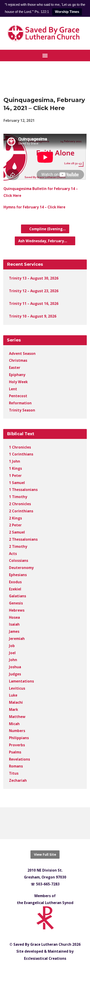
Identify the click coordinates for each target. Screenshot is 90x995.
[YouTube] (49, 823)
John (13, 659)
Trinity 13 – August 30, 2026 (33, 278)
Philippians (19, 737)
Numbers (17, 730)
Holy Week (18, 381)
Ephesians (18, 574)
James (14, 631)
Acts (13, 553)
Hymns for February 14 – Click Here (34, 207)
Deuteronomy (21, 567)
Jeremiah (17, 638)
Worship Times (67, 12)
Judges (15, 674)
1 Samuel (17, 482)
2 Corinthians (21, 511)
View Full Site (45, 854)
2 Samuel (17, 532)
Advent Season (22, 353)
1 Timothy (18, 496)
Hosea (14, 617)
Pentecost (18, 396)
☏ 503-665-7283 (45, 884)
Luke (13, 695)
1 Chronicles (20, 447)
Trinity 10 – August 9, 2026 (32, 316)
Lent (13, 389)
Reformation (20, 403)
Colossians (18, 560)
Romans (16, 766)
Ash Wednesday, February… (43, 241)
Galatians (17, 596)
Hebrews (16, 610)
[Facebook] (41, 823)
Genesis (16, 603)
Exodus (15, 582)
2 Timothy (18, 546)
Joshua (15, 667)
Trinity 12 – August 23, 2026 (33, 291)
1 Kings (15, 468)
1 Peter (15, 475)
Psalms (15, 752)
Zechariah (18, 780)
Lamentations (21, 681)
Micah (14, 723)
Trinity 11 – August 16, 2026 (33, 303)
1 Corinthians (21, 454)
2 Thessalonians (23, 539)
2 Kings (15, 518)
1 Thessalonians (23, 489)
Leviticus (17, 688)
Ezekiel (15, 589)
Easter (14, 367)
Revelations (19, 759)
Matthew (17, 716)
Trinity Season (22, 410)
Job (12, 645)
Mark (13, 709)
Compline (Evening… (47, 229)
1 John (14, 461)
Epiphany (17, 374)
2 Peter (15, 525)
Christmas (18, 360)
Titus (13, 773)
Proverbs (17, 745)
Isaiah (14, 624)
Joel (12, 653)
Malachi (16, 702)
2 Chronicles (20, 504)
